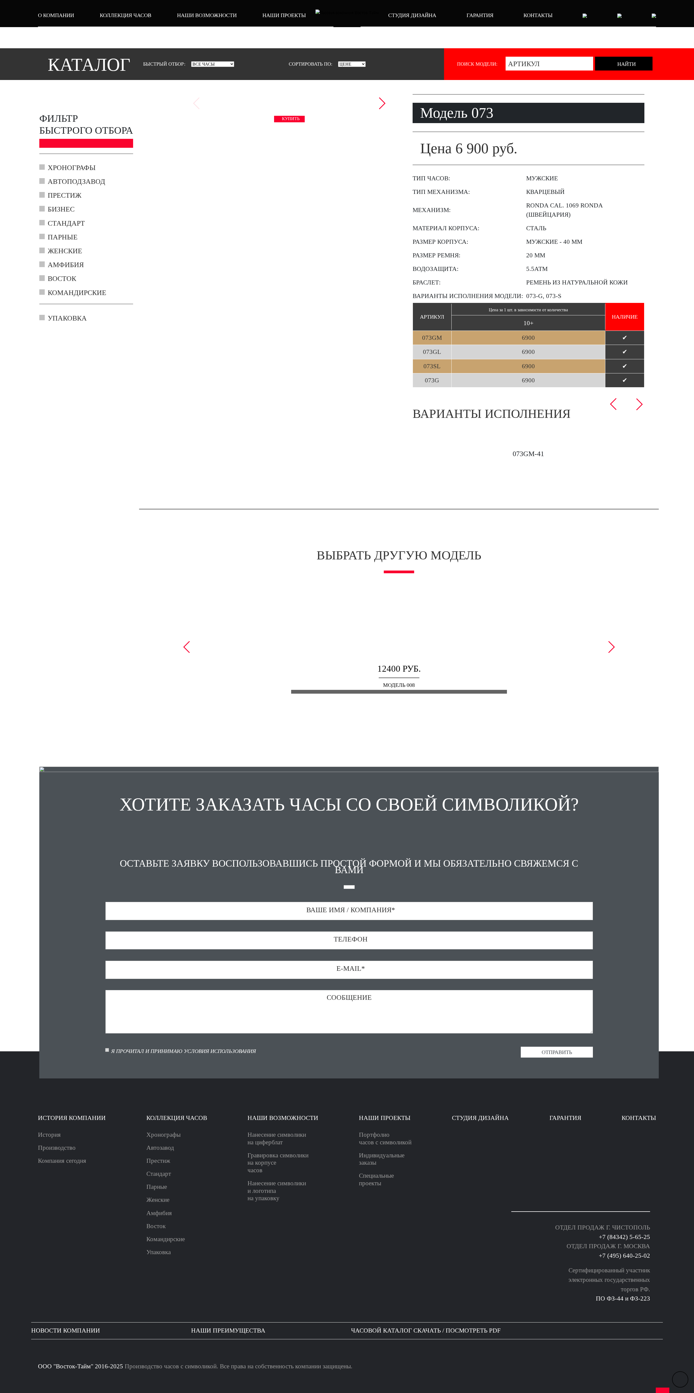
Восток (62, 278)
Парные (63, 237)
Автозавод (160, 1147)
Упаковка (67, 318)
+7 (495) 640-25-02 (624, 1255)
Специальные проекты (376, 1179)
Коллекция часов (125, 15)
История (49, 1134)
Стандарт (66, 223)
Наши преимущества (228, 1330)
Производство (57, 1147)
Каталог (89, 65)
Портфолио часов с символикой (385, 1138)
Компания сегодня (62, 1160)
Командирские (77, 292)
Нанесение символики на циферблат (277, 1138)
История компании (72, 1117)
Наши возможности (207, 15)
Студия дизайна (412, 15)
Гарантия (480, 15)
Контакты (537, 15)
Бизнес (61, 209)
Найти (626, 64)
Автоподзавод (76, 181)
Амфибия (66, 264)
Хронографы (72, 167)
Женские (65, 251)
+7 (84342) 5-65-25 (624, 1236)
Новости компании (65, 1330)
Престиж (64, 195)
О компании (56, 15)
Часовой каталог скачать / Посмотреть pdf (426, 1330)
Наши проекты (284, 15)
